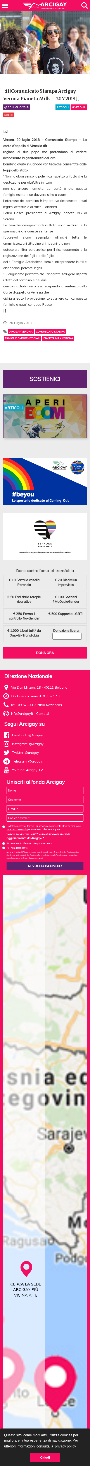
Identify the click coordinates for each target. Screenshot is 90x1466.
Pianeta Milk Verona (58, 338)
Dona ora (45, 653)
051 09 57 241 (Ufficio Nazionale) (36, 705)
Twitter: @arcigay (25, 753)
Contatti (42, 714)
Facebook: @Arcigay (27, 735)
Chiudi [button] (45, 1457)
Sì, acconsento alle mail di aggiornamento (29, 843)
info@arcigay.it (22, 714)
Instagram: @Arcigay (27, 744)
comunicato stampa (50, 331)
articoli (63, 107)
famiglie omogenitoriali (22, 338)
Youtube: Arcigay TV (27, 770)
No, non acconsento (17, 847)
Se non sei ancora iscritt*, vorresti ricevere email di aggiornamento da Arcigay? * (38, 836)
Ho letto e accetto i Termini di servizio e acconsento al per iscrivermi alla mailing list (44, 827)
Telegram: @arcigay (27, 761)
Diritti (8, 114)
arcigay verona (21, 331)
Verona (80, 107)
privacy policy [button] (65, 1446)
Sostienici (45, 378)
